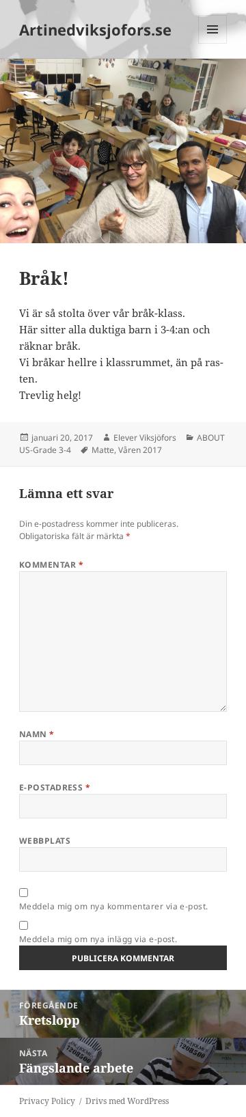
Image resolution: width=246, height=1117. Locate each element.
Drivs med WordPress (127, 1101)
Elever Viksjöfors (144, 437)
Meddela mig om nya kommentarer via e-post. (113, 906)
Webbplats (44, 840)
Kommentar (51, 564)
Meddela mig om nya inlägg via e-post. (98, 939)
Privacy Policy (47, 1101)
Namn (37, 734)
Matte (103, 450)
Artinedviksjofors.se (95, 29)
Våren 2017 (140, 450)
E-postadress (55, 787)
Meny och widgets (213, 43)
